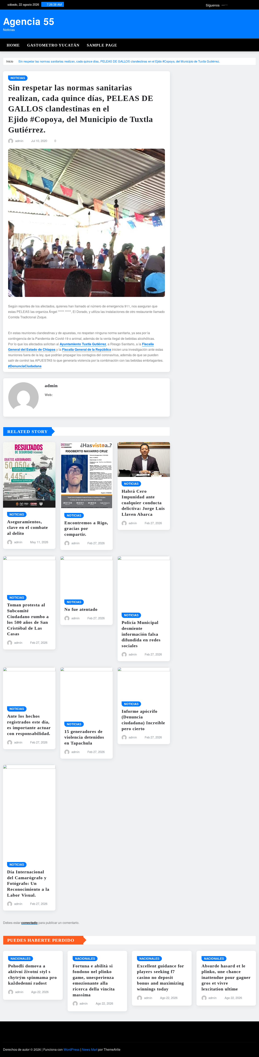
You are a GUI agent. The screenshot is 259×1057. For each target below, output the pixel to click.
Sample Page (102, 45)
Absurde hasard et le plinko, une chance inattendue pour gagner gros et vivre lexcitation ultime (226, 977)
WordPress (72, 1049)
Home (13, 45)
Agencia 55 (28, 21)
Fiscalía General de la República (86, 349)
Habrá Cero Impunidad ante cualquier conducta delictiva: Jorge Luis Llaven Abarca (143, 503)
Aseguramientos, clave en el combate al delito (27, 527)
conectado (29, 922)
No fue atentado (81, 609)
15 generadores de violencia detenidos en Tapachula (84, 737)
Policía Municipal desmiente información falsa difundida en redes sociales (141, 634)
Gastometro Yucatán (53, 45)
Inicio (9, 61)
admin (19, 141)
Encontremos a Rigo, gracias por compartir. (86, 528)
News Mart (89, 1049)
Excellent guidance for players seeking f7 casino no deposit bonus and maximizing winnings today (160, 977)
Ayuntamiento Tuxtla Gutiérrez (83, 344)
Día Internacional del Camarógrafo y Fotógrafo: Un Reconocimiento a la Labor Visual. (28, 883)
